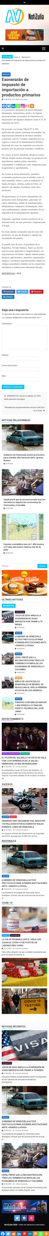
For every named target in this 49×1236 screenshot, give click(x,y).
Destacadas (25, 753)
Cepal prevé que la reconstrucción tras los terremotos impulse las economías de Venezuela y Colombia (24, 502)
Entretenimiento (12, 719)
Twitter (23, 291)
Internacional (20, 612)
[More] (32, 106)
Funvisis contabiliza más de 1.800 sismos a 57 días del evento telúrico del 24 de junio (24, 547)
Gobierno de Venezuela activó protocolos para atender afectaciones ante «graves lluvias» (24, 458)
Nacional (6, 74)
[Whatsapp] (18, 106)
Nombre (5, 355)
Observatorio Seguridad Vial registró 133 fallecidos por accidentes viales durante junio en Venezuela (23, 824)
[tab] (9, 606)
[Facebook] (4, 106)
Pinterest (37, 291)
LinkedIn (9, 297)
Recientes (8, 605)
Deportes (18, 678)
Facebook (9, 291)
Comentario (7, 324)
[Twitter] (9, 106)
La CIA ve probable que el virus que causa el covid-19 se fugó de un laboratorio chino (21, 942)
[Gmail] (27, 106)
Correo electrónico (9, 365)
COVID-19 (7, 902)
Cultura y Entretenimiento (11, 753)
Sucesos (7, 784)
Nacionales (9, 841)
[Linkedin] (13, 106)
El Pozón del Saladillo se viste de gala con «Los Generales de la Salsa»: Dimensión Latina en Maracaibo (24, 760)
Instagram (31, 1218)
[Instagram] (23, 106)
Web (4, 376)
